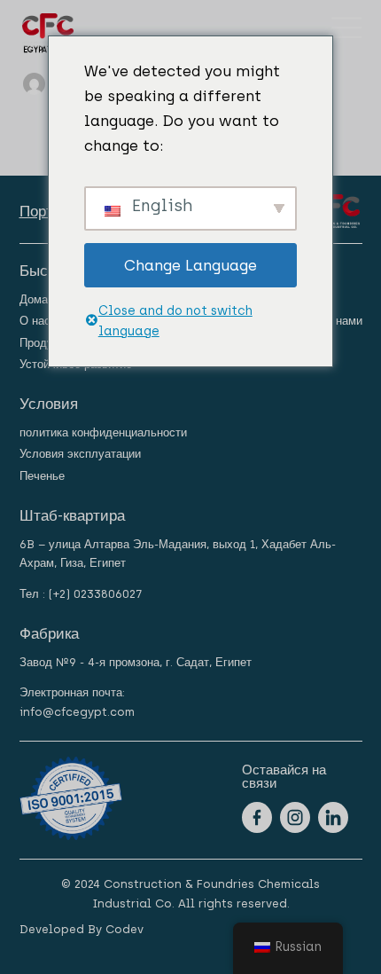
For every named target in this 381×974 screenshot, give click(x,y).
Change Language (190, 265)
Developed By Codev (81, 929)
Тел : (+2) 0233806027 (80, 594)
